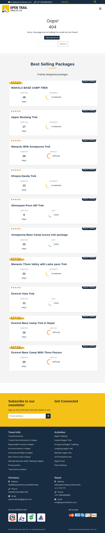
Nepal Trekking (60, 436)
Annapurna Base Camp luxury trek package (39, 234)
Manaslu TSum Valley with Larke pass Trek (39, 264)
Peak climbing (60, 465)
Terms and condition (17, 469)
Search (63, 43)
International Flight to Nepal (20, 453)
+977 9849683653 (62, 495)
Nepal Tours (59, 461)
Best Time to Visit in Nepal (19, 457)
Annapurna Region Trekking (66, 444)
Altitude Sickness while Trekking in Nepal (25, 461)
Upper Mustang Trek (24, 117)
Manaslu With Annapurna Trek (30, 146)
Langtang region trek (63, 448)
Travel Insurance (15, 436)
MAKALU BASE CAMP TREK (29, 87)
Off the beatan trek (63, 457)
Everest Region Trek (63, 440)
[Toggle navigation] (100, 8)
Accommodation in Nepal (19, 448)
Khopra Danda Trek (23, 176)
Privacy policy (14, 465)
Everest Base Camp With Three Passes (36, 352)
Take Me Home (52, 37)
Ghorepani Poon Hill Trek (27, 205)
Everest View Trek (22, 293)
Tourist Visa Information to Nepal (22, 440)
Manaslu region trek (63, 453)
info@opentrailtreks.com (65, 502)
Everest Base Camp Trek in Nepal (33, 323)
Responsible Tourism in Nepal (21, 444)
